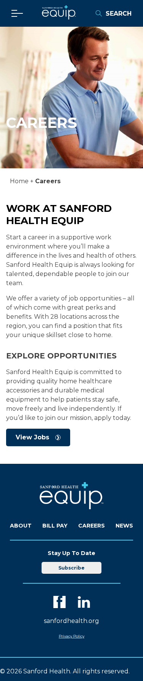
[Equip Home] (59, 17)
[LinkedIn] (84, 602)
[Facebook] (59, 602)
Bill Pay (54, 525)
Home (19, 181)
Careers (91, 525)
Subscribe (71, 568)
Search (119, 13)
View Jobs (32, 437)
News (124, 525)
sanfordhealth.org (71, 621)
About (21, 525)
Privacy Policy (71, 636)
